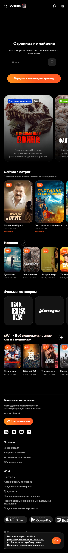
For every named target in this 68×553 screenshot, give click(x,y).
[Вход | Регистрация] (62, 6)
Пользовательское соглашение (25, 545)
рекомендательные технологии (25, 539)
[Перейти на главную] (30, 6)
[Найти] (55, 6)
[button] (6, 6)
